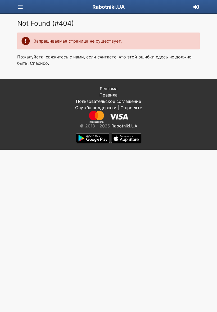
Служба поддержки (95, 107)
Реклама (108, 88)
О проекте (131, 107)
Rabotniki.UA (108, 7)
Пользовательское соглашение (108, 101)
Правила (108, 95)
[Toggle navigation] (20, 7)
